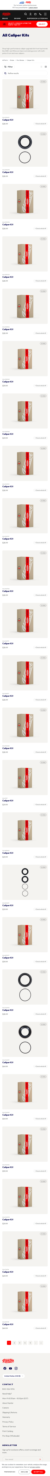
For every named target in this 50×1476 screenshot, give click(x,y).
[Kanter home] (4, 24)
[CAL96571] (25, 672)
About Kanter (7, 1403)
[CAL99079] (25, 149)
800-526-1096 (8, 1389)
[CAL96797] (25, 515)
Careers (5, 1408)
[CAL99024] (25, 254)
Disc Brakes (20, 60)
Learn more (33, 7)
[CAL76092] (25, 1144)
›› (41, 1343)
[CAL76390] (25, 987)
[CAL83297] (25, 934)
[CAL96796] (25, 568)
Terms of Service (9, 1426)
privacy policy (35, 1467)
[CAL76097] (25, 1039)
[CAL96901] (25, 463)
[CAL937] (25, 777)
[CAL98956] (25, 306)
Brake (5, 18)
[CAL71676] (25, 1249)
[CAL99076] (25, 201)
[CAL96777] (25, 620)
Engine (17, 18)
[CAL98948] (25, 411)
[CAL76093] (25, 1091)
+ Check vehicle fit (40, 124)
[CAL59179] (25, 1301)
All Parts (5, 60)
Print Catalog (7, 1431)
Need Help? (7, 1394)
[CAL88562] (25, 830)
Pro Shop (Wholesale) (11, 1436)
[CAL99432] (25, 97)
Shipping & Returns (9, 1412)
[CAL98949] (25, 358)
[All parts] (45, 14)
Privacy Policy (7, 1422)
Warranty (6, 1417)
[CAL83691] (25, 882)
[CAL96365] (25, 725)
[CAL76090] (25, 1196)
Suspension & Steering (37, 18)
